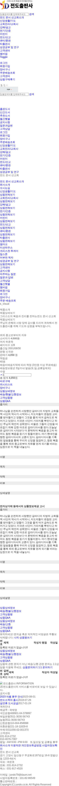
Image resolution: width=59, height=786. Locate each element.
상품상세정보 (7, 391)
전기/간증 (5, 30)
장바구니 (5, 69)
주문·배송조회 (8, 300)
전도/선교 (5, 37)
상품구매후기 (7, 79)
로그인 (4, 62)
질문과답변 (6, 125)
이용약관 (16, 745)
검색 (31, 14)
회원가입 (5, 66)
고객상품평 (6, 397)
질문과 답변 (6, 277)
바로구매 (5, 381)
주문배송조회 (7, 72)
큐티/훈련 (5, 40)
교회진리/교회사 (9, 24)
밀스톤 (4, 254)
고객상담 (5, 129)
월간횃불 (5, 119)
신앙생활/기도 (8, 20)
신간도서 (5, 112)
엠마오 (4, 244)
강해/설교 (5, 27)
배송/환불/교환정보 (10, 394)
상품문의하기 (30, 667)
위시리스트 (6, 384)
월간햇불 (5, 284)
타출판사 (5, 44)
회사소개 (5, 184)
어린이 (4, 34)
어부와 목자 (6, 257)
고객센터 (5, 50)
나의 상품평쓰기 (23, 637)
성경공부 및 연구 (9, 47)
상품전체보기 (7, 194)
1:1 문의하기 (45, 667)
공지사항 (5, 122)
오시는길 (5, 188)
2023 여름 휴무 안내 (11, 696)
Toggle (4, 57)
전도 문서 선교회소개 (12, 17)
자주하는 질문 (8, 274)
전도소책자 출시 (9, 700)
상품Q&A (5, 401)
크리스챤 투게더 (9, 251)
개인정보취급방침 (31, 745)
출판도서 (5, 109)
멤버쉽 (4, 54)
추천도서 (5, 115)
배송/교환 (5, 624)
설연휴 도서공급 (9, 703)
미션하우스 (6, 247)
